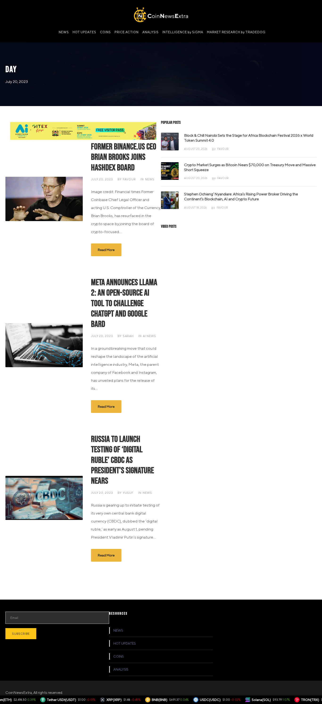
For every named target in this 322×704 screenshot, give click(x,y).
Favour (129, 179)
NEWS (64, 32)
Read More (106, 250)
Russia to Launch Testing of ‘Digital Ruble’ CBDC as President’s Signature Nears (122, 460)
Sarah (128, 336)
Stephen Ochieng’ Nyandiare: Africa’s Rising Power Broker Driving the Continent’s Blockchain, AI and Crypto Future (241, 196)
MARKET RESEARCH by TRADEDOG (236, 32)
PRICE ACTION (127, 32)
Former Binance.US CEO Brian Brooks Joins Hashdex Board (123, 157)
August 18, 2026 (195, 207)
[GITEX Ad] (83, 130)
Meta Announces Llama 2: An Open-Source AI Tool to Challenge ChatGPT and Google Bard (124, 303)
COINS (105, 32)
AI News (149, 336)
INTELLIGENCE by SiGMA (182, 32)
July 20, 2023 (102, 179)
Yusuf (128, 492)
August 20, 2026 (195, 148)
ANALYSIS (150, 32)
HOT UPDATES (84, 32)
